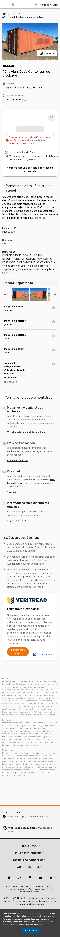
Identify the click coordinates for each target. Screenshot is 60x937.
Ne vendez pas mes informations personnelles (30, 889)
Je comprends (30, 930)
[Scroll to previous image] (5, 294)
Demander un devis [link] (18, 652)
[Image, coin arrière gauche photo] (54, 322)
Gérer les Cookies (30, 922)
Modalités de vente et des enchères (26, 432)
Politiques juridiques (44, 886)
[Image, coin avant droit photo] (54, 350)
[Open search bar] (36, 4)
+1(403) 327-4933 (16, 521)
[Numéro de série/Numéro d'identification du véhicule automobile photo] (54, 364)
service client (28, 143)
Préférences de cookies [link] (30, 892)
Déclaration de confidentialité (17, 886)
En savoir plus (45, 654)
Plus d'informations (17, 460)
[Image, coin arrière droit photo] (54, 336)
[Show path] (14, 14)
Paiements (12, 492)
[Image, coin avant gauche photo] (54, 308)
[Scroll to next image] (55, 294)
